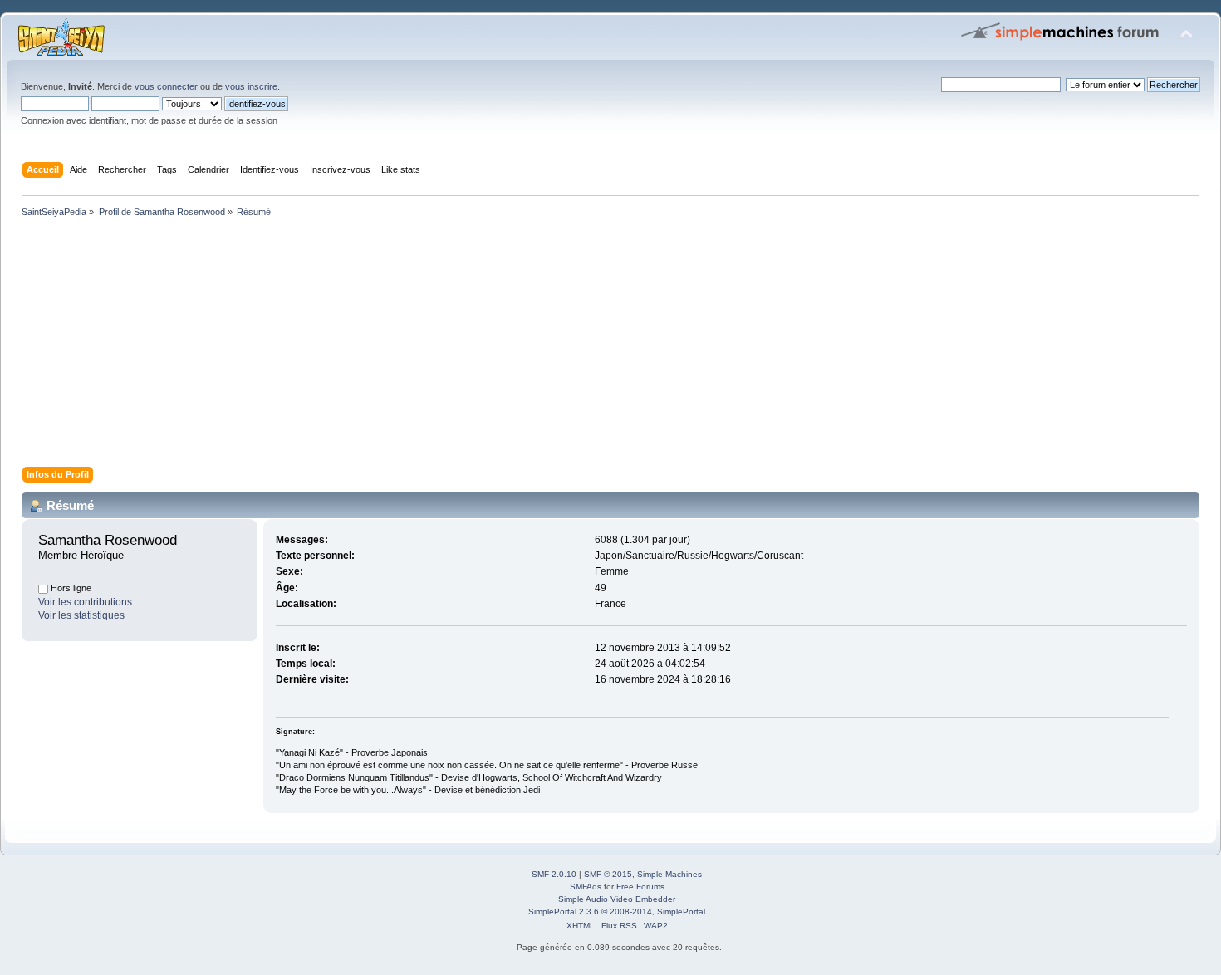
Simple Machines (669, 874)
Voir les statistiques (81, 615)
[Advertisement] (515, 345)
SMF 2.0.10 (554, 874)
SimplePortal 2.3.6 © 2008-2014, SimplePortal (616, 911)
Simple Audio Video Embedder (616, 899)
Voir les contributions (85, 602)
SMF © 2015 (608, 874)
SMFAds (585, 886)
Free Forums (640, 886)
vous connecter (166, 86)
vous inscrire (251, 86)
